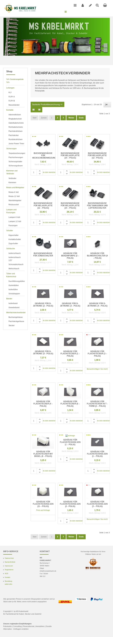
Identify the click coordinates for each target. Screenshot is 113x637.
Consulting (17, 626)
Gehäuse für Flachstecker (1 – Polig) (70, 353)
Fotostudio (7, 626)
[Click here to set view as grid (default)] (33, 109)
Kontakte (9, 110)
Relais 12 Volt (14, 196)
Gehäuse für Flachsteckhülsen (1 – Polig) (70, 442)
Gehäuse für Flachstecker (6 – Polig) (70, 403)
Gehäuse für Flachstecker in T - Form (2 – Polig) (97, 403)
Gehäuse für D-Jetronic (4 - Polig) (97, 304)
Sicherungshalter (15, 162)
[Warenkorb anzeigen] (105, 5)
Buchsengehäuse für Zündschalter (43, 254)
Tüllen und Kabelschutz (11, 275)
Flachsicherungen (16, 157)
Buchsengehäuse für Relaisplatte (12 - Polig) (97, 155)
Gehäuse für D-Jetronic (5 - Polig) (43, 352)
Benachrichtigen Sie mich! (97, 369)
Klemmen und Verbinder (12, 172)
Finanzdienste (28, 626)
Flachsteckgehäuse (16, 321)
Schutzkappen (14, 294)
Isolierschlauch (15, 253)
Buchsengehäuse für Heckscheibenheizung (43, 155)
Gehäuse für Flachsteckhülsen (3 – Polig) (97, 504)
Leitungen (10, 88)
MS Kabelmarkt (22, 611)
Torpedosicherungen (17, 153)
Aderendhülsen (15, 115)
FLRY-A (12, 97)
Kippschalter (14, 235)
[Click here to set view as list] (39, 109)
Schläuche (10, 249)
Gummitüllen (14, 285)
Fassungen (13, 226)
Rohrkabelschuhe (16, 127)
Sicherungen (11, 149)
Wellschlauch (14, 269)
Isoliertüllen (13, 290)
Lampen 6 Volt (14, 217)
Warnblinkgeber (15, 200)
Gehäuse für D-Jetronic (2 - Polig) (43, 304)
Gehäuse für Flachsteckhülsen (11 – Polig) (43, 504)
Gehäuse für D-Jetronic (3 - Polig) (70, 304)
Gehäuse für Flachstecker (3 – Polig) (97, 353)
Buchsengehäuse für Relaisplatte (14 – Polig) (70, 155)
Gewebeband (14, 307)
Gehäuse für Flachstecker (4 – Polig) (43, 403)
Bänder (9, 299)
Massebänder (14, 105)
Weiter (71, 118)
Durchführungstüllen (17, 281)
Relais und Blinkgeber (15, 187)
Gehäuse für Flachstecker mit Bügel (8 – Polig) (43, 454)
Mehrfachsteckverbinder (15, 312)
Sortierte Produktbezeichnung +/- (47, 104)
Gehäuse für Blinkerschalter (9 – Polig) (97, 255)
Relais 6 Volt (14, 192)
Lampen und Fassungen (11, 211)
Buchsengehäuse (16, 317)
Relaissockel (14, 205)
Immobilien (40, 626)
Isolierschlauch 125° (15, 258)
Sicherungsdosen (16, 166)
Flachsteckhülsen (16, 131)
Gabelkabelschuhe (16, 123)
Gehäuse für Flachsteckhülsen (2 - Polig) (70, 504)
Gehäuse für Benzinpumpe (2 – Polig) (70, 255)
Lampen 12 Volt (15, 221)
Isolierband (13, 303)
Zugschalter (13, 244)
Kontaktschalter (15, 239)
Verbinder (12, 178)
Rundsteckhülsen (16, 139)
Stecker (12, 325)
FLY (10, 93)
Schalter (9, 231)
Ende (81, 118)
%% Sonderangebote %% (15, 80)
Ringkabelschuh (15, 119)
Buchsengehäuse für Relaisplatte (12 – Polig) (43, 205)
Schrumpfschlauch (16, 264)
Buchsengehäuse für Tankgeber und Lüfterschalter (97, 205)
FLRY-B (12, 101)
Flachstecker (14, 135)
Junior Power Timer (16, 144)
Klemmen (12, 182)
